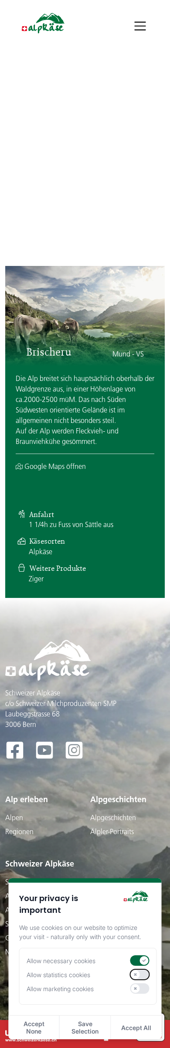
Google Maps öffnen (54, 466)
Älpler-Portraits (112, 831)
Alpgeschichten (118, 799)
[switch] (139, 960)
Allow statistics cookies (58, 974)
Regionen (19, 831)
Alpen (14, 817)
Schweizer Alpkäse (39, 864)
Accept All (136, 1027)
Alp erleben (26, 799)
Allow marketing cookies (60, 988)
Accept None (34, 1027)
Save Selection (85, 1027)
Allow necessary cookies (61, 960)
